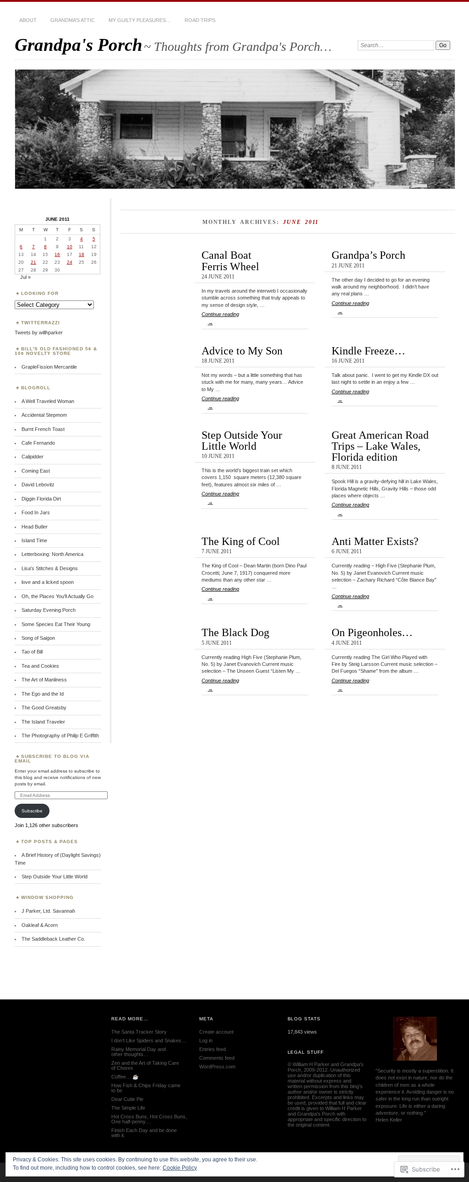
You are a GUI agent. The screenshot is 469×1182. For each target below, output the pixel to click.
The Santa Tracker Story (139, 1032)
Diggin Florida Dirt (41, 498)
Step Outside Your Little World (242, 440)
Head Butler (35, 526)
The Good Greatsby (44, 707)
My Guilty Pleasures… (140, 20)
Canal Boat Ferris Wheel (230, 260)
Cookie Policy (180, 1168)
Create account (216, 1032)
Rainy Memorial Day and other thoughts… (138, 1051)
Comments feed (216, 1058)
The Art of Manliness (44, 679)
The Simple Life (128, 1108)
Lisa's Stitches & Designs (50, 568)
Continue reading (220, 318)
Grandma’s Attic (72, 20)
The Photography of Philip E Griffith (60, 735)
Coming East (36, 471)
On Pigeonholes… (372, 632)
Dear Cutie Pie (127, 1099)
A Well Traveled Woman (48, 401)
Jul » (25, 277)
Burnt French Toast (43, 429)
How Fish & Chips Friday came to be (145, 1088)
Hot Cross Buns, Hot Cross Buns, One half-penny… (149, 1119)
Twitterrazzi (40, 322)
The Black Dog (235, 632)
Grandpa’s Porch (368, 255)
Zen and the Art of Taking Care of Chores (145, 1065)
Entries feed (212, 1049)
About (28, 20)
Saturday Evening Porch (49, 610)
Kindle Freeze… (368, 350)
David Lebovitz (38, 484)
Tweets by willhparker (39, 332)
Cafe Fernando (38, 443)
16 (57, 254)
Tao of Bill (32, 651)
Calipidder (33, 456)
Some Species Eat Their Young (56, 624)
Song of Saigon (38, 638)
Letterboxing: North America (52, 554)
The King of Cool (241, 541)
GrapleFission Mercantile (49, 367)
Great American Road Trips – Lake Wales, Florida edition (380, 446)
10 (69, 246)
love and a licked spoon (48, 582)
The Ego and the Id (43, 694)
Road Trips (200, 20)
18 (81, 254)
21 (33, 262)
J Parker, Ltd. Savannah (48, 911)
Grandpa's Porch (78, 44)
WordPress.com (217, 1066)
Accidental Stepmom (44, 415)
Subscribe (32, 810)
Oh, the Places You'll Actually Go (57, 596)
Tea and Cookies (40, 666)
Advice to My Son (242, 350)
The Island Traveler (43, 721)
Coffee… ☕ (125, 1076)
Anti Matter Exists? (375, 541)
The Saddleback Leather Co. (53, 939)
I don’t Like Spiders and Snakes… (148, 1040)
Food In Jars (36, 512)
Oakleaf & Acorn (40, 925)
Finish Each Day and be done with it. (144, 1133)
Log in (206, 1040)
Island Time (34, 540)
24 (69, 262)
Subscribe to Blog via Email (52, 758)
